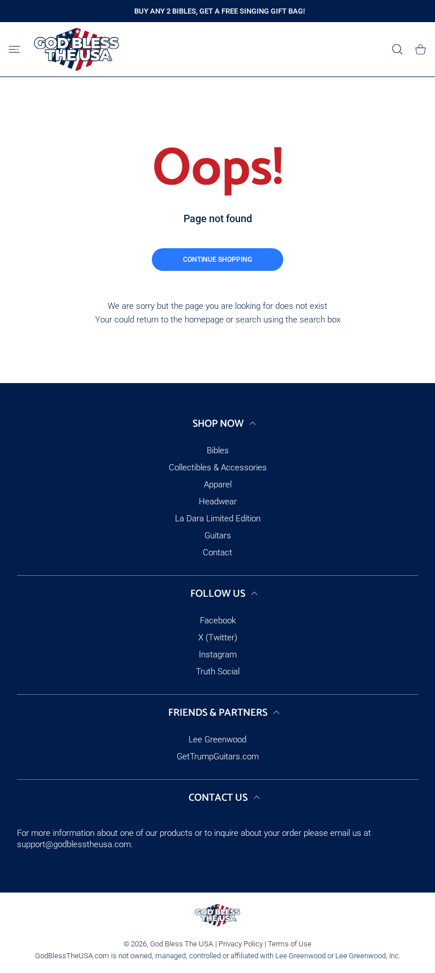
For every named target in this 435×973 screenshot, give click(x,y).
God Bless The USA (181, 944)
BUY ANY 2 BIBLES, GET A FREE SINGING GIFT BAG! (219, 11)
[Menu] (14, 49)
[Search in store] (397, 49)
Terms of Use (290, 944)
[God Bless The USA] (76, 49)
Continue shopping (217, 260)
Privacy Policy (241, 944)
